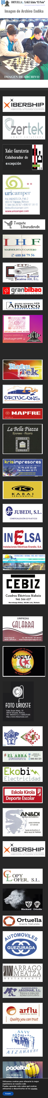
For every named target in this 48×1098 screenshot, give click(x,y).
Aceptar (8, 1094)
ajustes (34, 1088)
